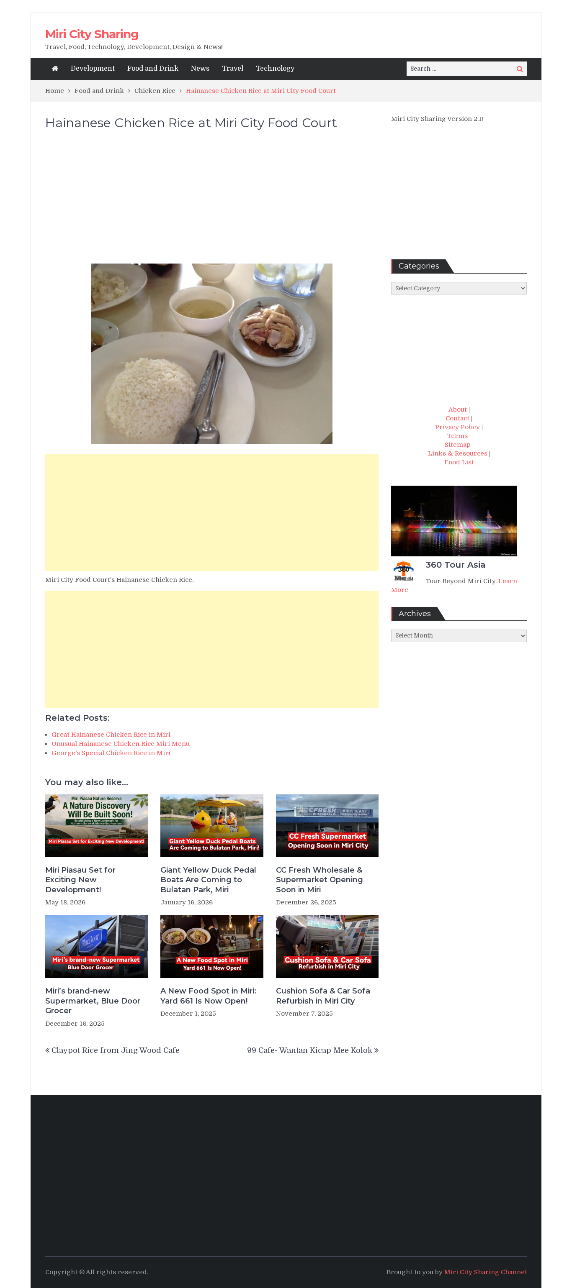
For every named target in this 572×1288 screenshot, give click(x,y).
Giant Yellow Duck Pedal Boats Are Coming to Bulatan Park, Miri (208, 879)
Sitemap (458, 444)
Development (93, 68)
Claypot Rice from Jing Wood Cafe (116, 1050)
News (200, 68)
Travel (232, 68)
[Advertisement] (212, 200)
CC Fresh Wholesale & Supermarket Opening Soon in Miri (319, 879)
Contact (457, 418)
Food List (459, 462)
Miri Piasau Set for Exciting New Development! (80, 879)
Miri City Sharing (92, 34)
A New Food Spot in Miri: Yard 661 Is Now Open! (208, 995)
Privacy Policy (457, 427)
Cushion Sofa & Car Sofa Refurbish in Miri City (323, 995)
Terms (457, 436)
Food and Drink (152, 68)
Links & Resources (457, 453)
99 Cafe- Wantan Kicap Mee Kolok (309, 1050)
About (457, 409)
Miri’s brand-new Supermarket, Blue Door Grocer (92, 1000)
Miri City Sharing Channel (485, 1272)
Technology (275, 68)
